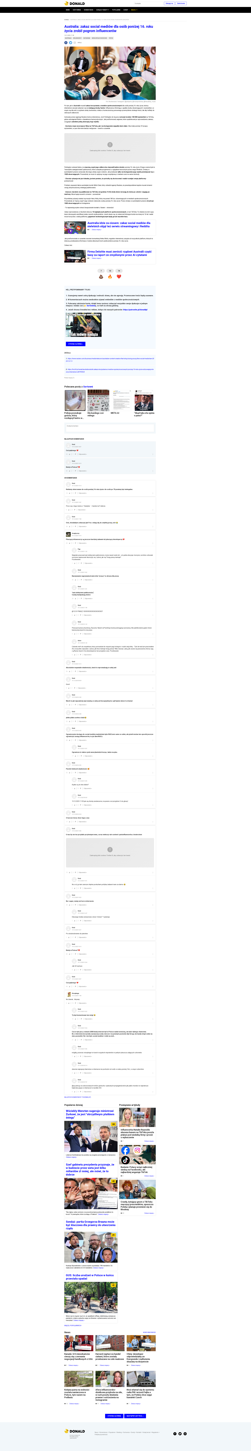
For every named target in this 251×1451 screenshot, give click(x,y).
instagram (86, 38)
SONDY (125, 10)
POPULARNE (116, 10)
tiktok (111, 38)
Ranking (119, 1432)
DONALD (66, 19)
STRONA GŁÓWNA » (75, 344)
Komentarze (103, 1432)
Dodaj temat (146, 1432)
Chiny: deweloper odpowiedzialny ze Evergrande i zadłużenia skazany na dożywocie (138, 1358)
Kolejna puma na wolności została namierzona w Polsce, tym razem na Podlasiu (76, 1394)
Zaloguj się (169, 3)
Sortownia (91, 306)
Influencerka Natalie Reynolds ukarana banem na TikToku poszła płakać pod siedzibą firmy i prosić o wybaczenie (137, 1134)
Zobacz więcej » (96, 229)
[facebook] (66, 42)
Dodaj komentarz (72, 426)
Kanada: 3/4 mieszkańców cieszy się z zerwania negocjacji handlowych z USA (78, 1356)
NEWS (68, 10)
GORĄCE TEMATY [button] (102, 10)
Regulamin (155, 1432)
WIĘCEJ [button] (133, 10)
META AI (115, 413)
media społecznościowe (99, 38)
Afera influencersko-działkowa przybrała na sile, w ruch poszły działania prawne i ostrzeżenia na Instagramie (108, 1395)
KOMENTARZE (88, 10)
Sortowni (88, 386)
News (96, 1432)
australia (68, 38)
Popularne (112, 1432)
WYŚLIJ (80, 42)
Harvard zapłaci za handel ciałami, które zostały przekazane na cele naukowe (109, 1356)
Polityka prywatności (101, 1434)
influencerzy (77, 38)
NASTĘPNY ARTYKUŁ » (135, 1416)
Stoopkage (75, 993)
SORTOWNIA (77, 10)
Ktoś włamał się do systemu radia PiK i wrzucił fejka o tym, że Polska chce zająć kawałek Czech (140, 1394)
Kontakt (138, 1432)
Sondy (133, 1432)
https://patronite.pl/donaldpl (135, 310)
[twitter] (71, 42)
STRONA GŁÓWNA (114, 1416)
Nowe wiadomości (149, 1332)
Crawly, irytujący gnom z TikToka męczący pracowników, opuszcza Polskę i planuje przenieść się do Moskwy (137, 1206)
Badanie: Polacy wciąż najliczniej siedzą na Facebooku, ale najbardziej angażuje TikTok (136, 1169)
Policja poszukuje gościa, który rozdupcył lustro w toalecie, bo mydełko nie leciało (74, 418)
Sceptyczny (75, 533)
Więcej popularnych (72, 1325)
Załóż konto (181, 3)
